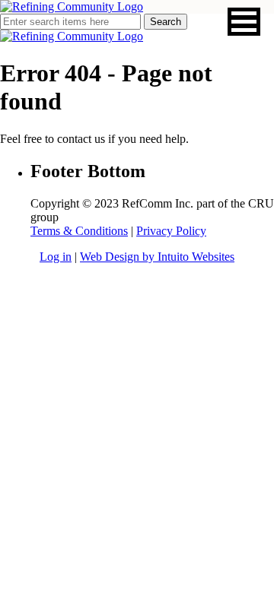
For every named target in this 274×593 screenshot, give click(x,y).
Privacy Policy (171, 230)
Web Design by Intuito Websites (157, 256)
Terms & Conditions (79, 230)
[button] (244, 22)
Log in (56, 256)
